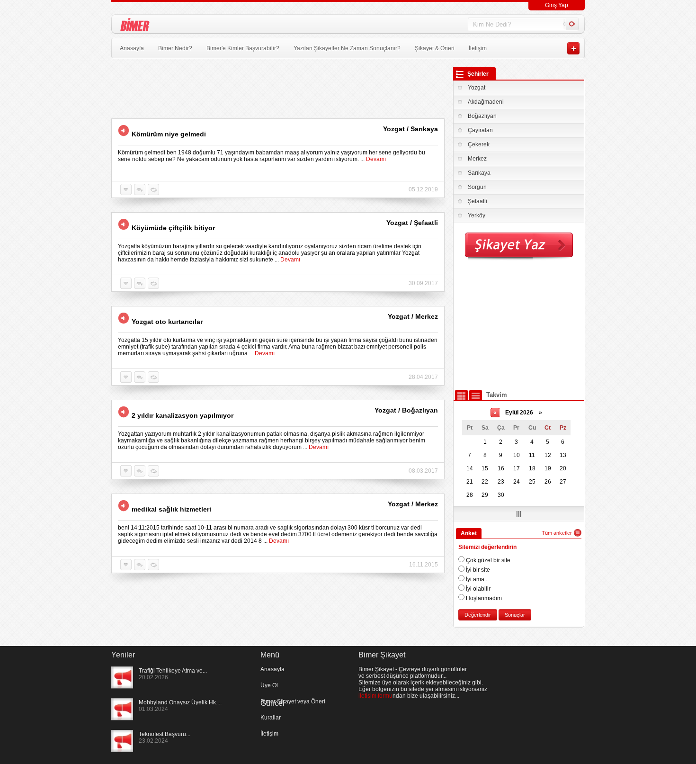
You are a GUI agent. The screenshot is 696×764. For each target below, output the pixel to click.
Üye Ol (269, 685)
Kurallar (270, 717)
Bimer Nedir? (175, 48)
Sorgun (477, 187)
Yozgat (476, 87)
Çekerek (479, 144)
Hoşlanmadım (483, 598)
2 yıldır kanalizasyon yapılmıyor (182, 415)
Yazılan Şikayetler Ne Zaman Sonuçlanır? (347, 48)
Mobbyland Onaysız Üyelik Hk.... (180, 702)
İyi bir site (477, 569)
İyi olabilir (477, 588)
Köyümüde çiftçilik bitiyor (173, 228)
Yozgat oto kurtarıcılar (167, 321)
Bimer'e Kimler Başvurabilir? (242, 48)
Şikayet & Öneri (435, 48)
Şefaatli (477, 201)
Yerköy (476, 215)
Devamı (376, 159)
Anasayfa (132, 48)
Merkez (477, 158)
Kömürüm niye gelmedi (169, 134)
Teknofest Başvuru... (164, 734)
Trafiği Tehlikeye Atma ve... (173, 670)
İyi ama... (476, 579)
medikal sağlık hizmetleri (171, 509)
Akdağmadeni (486, 102)
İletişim (478, 48)
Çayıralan (480, 130)
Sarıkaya (479, 173)
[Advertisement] (519, 324)
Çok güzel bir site (487, 560)
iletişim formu (375, 695)
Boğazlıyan (482, 116)
